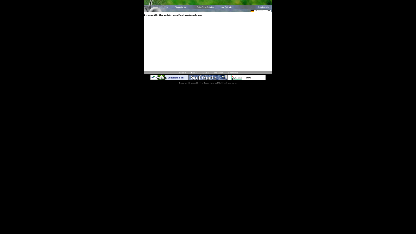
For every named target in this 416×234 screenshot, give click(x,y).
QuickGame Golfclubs (205, 7)
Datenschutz (233, 73)
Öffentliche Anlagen (182, 7)
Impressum (218, 73)
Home (166, 7)
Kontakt (205, 73)
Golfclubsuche (263, 7)
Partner (194, 73)
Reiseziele (182, 73)
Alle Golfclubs (226, 7)
